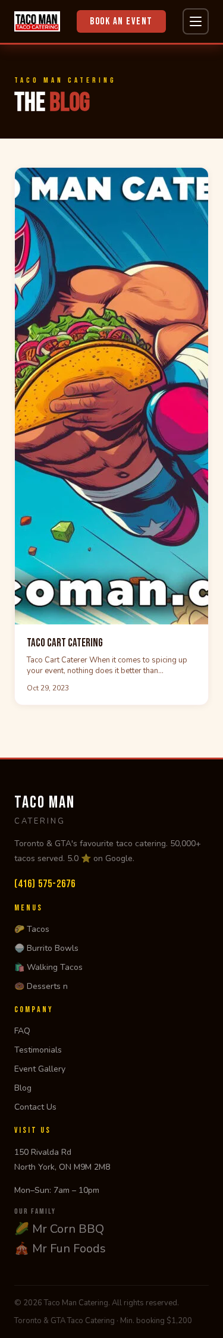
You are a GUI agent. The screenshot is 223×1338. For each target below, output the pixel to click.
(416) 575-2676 (45, 884)
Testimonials (38, 1050)
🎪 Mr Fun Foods (60, 1248)
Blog (23, 1088)
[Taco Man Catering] (37, 21)
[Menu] (196, 21)
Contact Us (35, 1107)
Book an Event (121, 21)
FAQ (22, 1031)
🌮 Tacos (31, 929)
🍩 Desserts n (41, 986)
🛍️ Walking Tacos (48, 967)
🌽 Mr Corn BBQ (59, 1229)
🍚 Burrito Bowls (46, 948)
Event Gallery (39, 1069)
